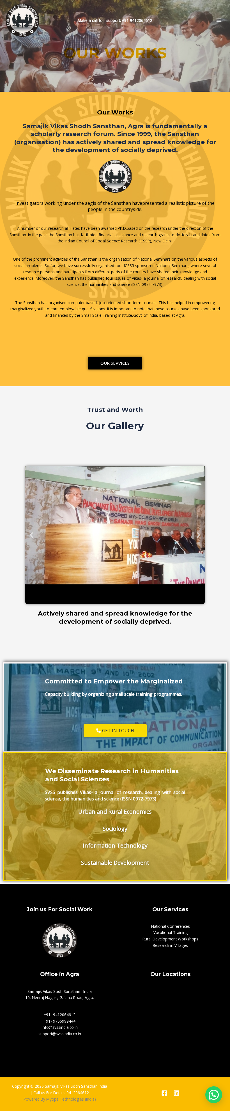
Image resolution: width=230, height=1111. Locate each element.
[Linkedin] (176, 1093)
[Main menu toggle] (219, 20)
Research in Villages (170, 945)
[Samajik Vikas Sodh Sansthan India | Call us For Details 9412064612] (22, 20)
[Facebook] (164, 1093)
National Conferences (170, 926)
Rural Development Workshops (170, 939)
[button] (31, 535)
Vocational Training (170, 932)
